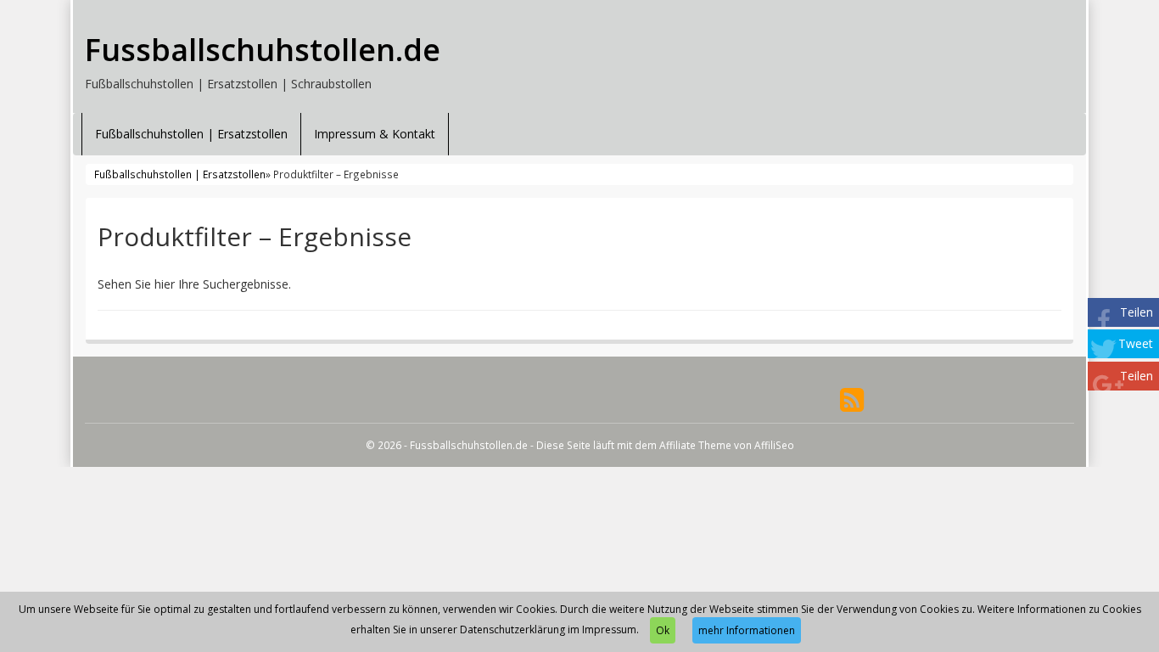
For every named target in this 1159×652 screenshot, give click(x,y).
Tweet (1135, 343)
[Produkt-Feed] (852, 399)
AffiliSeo (774, 445)
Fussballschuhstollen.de (262, 50)
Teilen (1136, 312)
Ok (662, 630)
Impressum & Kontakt (374, 134)
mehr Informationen (746, 630)
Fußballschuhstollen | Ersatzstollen (191, 134)
